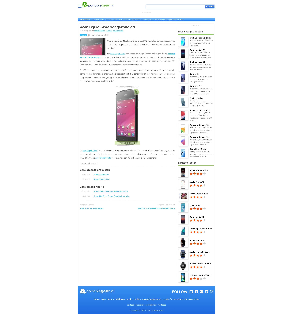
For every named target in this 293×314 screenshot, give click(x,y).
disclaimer (139, 305)
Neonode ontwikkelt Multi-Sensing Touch (156, 208)
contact (130, 305)
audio (129, 299)
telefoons (120, 299)
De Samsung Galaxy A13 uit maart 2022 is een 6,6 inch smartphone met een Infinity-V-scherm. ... (201, 115)
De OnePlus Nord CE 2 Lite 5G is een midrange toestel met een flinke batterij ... (201, 42)
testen (110, 299)
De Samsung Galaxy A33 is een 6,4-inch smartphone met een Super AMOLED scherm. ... (201, 129)
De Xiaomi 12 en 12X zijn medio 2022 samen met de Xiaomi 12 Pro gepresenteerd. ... (201, 78)
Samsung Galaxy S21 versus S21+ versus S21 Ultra (110, 20)
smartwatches (192, 299)
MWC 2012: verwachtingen (91, 208)
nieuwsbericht (118, 31)
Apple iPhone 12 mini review (141, 20)
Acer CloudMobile (103, 158)
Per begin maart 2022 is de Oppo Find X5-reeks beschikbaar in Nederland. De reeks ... (202, 153)
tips (104, 299)
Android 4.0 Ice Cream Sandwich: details (105, 196)
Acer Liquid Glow (117, 54)
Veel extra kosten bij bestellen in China (168, 20)
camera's (167, 299)
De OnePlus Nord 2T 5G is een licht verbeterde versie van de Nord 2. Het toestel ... (200, 66)
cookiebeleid (151, 305)
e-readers (178, 299)
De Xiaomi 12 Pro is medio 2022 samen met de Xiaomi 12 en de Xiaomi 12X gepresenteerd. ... (201, 90)
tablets (137, 299)
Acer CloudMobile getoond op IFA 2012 (105, 191)
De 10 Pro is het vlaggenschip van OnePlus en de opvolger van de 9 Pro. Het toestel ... (201, 102)
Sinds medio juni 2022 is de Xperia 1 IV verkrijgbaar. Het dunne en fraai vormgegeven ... (201, 54)
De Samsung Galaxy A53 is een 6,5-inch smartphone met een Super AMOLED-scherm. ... (201, 141)
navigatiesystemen (151, 299)
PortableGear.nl (99, 31)
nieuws (109, 31)
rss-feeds (162, 305)
